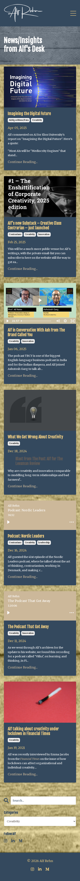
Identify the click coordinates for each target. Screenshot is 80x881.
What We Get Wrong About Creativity (35, 437)
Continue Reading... (23, 162)
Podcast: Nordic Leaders (26, 536)
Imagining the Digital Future (29, 113)
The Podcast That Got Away (28, 626)
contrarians (15, 234)
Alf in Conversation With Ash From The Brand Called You (36, 332)
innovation (44, 234)
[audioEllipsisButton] (71, 522)
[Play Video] (7, 321)
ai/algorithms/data (19, 120)
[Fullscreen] (72, 321)
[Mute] (58, 321)
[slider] (36, 321)
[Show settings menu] (65, 321)
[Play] (8, 522)
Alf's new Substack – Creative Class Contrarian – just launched (34, 225)
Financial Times (30, 759)
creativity (37, 120)
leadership (44, 542)
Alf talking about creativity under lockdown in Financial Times (33, 731)
